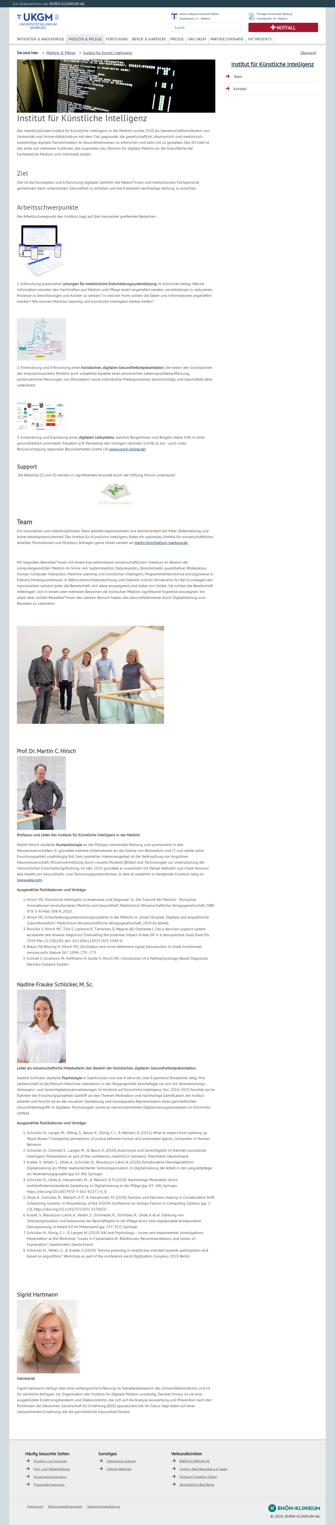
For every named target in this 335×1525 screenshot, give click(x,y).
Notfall (286, 28)
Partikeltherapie (227, 38)
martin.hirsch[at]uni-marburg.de (161, 542)
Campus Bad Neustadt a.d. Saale (203, 1469)
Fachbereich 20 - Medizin (272, 18)
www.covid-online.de (127, 449)
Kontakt (239, 88)
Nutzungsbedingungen (65, 1506)
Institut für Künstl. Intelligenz (107, 52)
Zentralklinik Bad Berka (197, 1484)
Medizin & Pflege (85, 38)
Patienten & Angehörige (40, 38)
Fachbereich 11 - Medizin (195, 18)
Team (237, 76)
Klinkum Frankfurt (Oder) (198, 1477)
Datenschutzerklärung (103, 1506)
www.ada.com (29, 879)
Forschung (117, 38)
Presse (177, 38)
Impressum (35, 1506)
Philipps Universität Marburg (274, 14)
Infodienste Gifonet (121, 1461)
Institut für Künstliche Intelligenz (272, 64)
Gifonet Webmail (119, 1469)
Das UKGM (197, 38)
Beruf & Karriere (149, 38)
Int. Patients (260, 38)
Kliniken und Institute (50, 1461)
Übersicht (308, 52)
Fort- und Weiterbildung (52, 1469)
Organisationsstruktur (50, 1477)
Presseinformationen (49, 1484)
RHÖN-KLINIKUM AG (195, 1461)
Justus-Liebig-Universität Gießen (199, 14)
